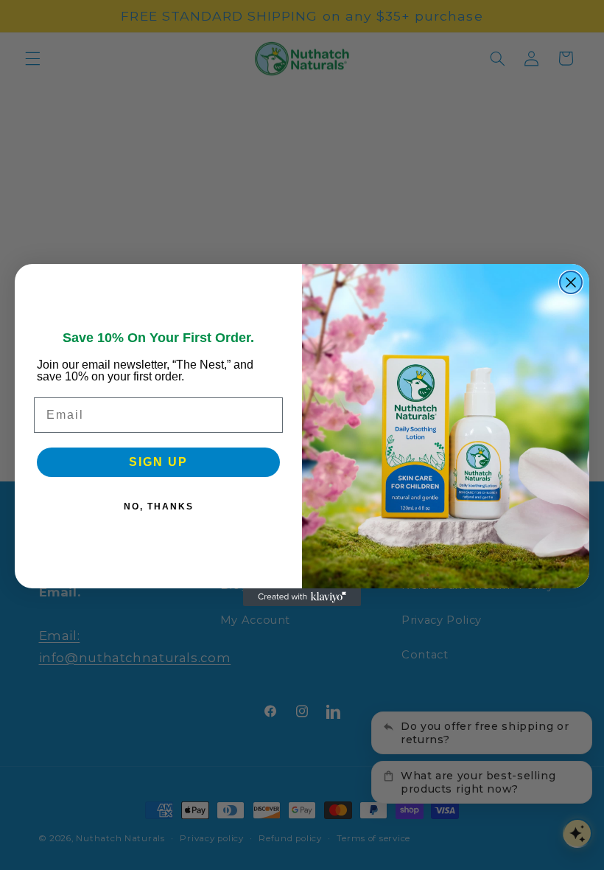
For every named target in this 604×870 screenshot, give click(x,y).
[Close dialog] (571, 282)
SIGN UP (158, 462)
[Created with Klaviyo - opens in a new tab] (302, 597)
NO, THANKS (159, 506)
